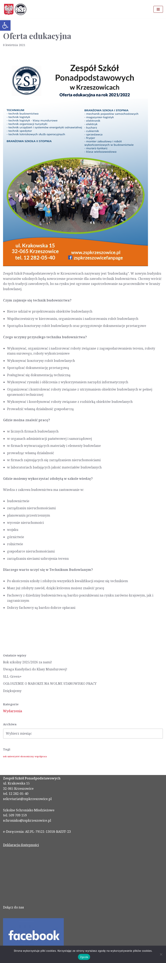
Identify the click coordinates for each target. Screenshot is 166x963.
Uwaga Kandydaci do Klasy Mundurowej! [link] (35, 669)
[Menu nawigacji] (158, 9)
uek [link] (5, 756)
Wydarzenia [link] (12, 711)
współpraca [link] (41, 756)
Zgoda (84, 957)
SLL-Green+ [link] (12, 676)
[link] (5, 25)
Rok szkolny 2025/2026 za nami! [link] (27, 662)
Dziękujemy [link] (12, 691)
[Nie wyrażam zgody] (161, 954)
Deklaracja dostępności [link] (21, 845)
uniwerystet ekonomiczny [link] (20, 756)
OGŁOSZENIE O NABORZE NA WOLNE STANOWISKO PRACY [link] (50, 683)
